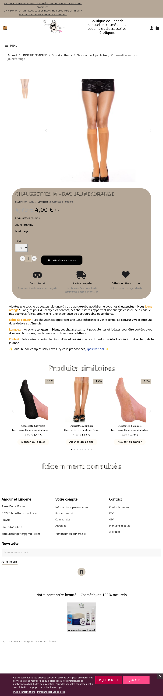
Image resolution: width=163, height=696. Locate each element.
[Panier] (157, 28)
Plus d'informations (24, 691)
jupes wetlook (95, 349)
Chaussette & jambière (61, 201)
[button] (46, 130)
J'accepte (136, 680)
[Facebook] (81, 572)
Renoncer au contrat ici (70, 534)
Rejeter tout (108, 680)
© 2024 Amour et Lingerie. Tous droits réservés (30, 641)
